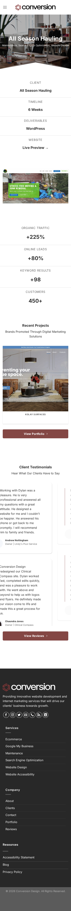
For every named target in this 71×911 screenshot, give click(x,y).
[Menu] (5, 7)
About (9, 801)
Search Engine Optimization (34, 45)
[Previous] (3, 384)
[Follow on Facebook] (6, 715)
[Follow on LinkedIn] (45, 715)
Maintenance (9, 45)
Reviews (11, 829)
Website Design (60, 45)
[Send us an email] (26, 715)
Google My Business (19, 746)
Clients (10, 808)
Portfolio (11, 822)
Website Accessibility (19, 774)
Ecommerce (13, 739)
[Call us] (32, 715)
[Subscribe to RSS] (39, 715)
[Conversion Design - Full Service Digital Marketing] (35, 7)
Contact (10, 815)
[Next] (68, 384)
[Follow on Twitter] (19, 715)
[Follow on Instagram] (13, 715)
